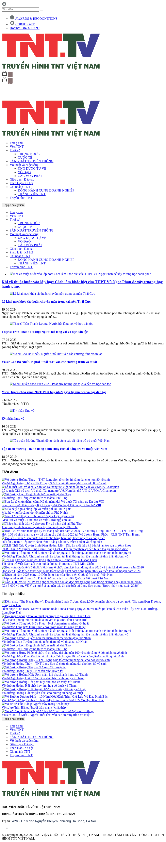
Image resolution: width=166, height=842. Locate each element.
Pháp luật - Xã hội (21, 183)
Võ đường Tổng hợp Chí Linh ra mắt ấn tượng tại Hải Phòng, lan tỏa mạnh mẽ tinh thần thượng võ (65, 556)
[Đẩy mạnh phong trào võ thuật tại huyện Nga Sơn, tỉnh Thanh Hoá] (46, 616)
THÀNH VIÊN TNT (32, 194)
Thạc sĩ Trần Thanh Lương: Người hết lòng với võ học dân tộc (45, 331)
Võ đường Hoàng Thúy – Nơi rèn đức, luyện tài (32, 671)
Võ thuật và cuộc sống (24, 165)
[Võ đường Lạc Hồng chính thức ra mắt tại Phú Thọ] (36, 494)
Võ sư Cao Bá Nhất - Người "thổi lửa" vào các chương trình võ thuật (49, 362)
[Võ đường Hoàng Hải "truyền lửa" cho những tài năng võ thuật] (44, 689)
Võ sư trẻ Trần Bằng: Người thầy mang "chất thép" (34, 707)
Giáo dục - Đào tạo (22, 179)
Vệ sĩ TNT (17, 146)
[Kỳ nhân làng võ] (22, 410)
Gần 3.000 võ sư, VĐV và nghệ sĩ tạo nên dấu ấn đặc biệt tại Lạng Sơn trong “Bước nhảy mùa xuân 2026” (70, 585)
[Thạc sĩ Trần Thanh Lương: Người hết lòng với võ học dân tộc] (51, 323)
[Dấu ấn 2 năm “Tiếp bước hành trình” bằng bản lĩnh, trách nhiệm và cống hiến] (53, 538)
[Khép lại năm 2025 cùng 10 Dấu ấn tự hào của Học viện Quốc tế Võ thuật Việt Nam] (57, 574)
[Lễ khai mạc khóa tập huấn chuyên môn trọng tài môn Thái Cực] (52, 293)
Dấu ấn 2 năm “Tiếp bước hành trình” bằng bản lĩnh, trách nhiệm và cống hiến (52, 541)
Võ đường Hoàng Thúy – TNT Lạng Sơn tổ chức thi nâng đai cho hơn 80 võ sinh (54, 483)
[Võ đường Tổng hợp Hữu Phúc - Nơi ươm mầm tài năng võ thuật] (45, 623)
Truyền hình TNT (21, 197)
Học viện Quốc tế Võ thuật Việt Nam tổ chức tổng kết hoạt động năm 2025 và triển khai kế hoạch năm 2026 (71, 571)
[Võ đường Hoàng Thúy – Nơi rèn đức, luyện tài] (34, 667)
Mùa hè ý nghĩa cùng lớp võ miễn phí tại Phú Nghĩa (35, 512)
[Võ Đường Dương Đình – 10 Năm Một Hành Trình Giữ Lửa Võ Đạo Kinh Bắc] (54, 696)
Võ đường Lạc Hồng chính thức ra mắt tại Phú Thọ (34, 498)
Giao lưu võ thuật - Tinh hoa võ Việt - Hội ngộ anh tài (36, 520)
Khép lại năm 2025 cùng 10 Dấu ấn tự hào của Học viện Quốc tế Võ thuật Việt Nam (56, 578)
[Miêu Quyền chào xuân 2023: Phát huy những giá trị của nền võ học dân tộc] (60, 384)
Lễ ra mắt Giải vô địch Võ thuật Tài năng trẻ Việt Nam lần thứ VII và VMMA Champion (59, 490)
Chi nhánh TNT (20, 186)
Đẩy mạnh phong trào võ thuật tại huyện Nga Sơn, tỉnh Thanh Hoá (44, 619)
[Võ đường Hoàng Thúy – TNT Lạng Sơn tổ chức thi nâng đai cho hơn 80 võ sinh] (56, 479)
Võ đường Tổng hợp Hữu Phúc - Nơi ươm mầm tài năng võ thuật (43, 627)
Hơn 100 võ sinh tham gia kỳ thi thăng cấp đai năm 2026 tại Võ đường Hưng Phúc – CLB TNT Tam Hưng (70, 534)
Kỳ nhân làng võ (13, 418)
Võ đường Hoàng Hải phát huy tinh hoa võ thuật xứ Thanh (39, 685)
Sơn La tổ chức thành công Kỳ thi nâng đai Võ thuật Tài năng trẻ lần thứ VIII (51, 505)
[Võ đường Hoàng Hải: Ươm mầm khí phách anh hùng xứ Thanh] (45, 674)
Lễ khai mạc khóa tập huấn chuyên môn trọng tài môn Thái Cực (46, 301)
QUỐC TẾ (25, 157)
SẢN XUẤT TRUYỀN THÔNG (31, 161)
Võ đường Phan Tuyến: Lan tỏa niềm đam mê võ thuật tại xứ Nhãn (44, 641)
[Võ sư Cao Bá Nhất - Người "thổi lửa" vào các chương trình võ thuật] (56, 354)
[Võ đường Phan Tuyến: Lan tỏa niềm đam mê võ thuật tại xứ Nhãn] (46, 638)
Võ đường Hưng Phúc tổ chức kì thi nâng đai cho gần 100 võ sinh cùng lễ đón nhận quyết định (63, 656)
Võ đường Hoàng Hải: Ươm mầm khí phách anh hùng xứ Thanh (43, 678)
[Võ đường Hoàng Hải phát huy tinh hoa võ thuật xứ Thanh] (41, 682)
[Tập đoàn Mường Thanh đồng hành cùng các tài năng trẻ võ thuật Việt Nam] (60, 440)
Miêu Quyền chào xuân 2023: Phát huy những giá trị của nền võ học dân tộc (54, 392)
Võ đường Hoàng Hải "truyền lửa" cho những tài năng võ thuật (42, 693)
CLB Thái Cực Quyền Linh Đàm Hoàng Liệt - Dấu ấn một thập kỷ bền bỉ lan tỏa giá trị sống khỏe (65, 549)
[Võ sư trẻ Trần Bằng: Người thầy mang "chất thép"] (36, 704)
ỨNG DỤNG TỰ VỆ (32, 168)
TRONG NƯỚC (29, 154)
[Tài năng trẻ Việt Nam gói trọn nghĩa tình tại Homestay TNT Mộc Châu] (49, 560)
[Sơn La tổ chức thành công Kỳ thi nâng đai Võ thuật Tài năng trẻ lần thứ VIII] (53, 501)
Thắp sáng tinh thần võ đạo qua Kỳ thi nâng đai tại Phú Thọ (40, 527)
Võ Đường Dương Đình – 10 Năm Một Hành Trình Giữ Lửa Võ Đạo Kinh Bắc (53, 700)
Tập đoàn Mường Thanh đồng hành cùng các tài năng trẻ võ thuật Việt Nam (54, 448)
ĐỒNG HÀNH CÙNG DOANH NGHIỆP (46, 190)
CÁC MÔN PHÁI (30, 175)
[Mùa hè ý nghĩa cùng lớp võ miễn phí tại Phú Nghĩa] (36, 509)
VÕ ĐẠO (24, 172)
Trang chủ (16, 143)
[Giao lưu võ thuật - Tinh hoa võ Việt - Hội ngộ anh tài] (38, 516)
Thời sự (15, 150)
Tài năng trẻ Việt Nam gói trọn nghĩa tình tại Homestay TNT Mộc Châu (48, 563)
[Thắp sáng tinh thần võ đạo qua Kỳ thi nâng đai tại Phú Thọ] (42, 523)
